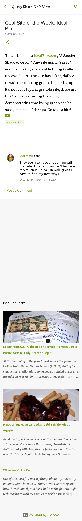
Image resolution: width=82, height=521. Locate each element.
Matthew (26, 156)
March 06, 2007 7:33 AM (37, 180)
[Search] (76, 7)
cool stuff (14, 122)
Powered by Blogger (43, 515)
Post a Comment (19, 190)
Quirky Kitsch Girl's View (31, 7)
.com (45, 55)
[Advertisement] (41, 246)
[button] (7, 42)
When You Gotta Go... (17, 470)
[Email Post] (7, 117)
